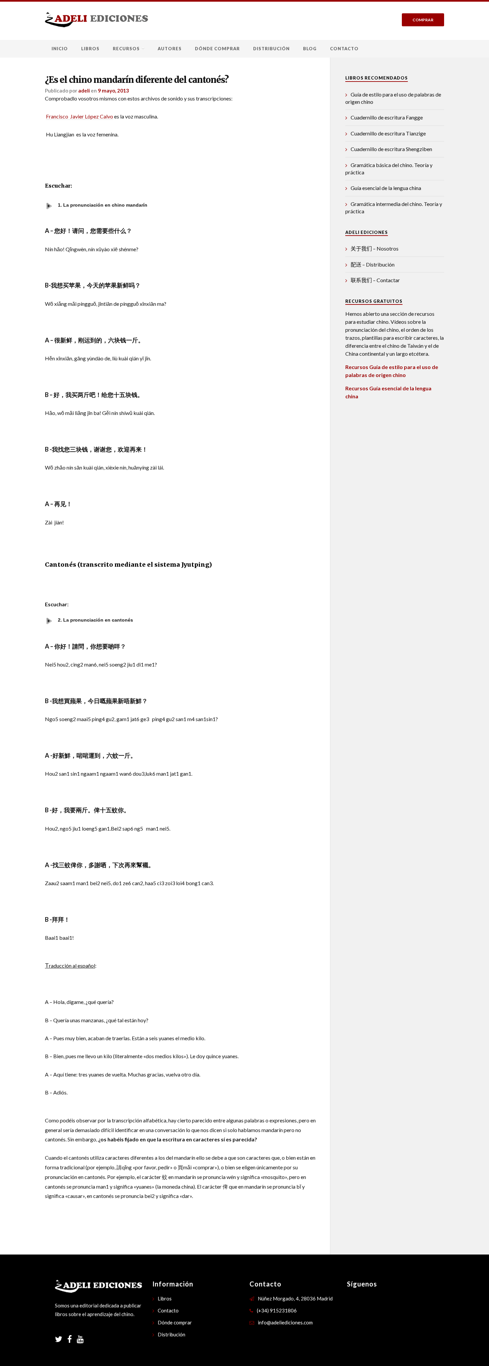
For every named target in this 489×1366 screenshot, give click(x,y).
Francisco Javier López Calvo (79, 116)
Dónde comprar (217, 48)
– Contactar (375, 280)
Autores (170, 48)
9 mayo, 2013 (113, 91)
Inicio (60, 48)
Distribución (271, 48)
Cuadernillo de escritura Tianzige (388, 133)
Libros (90, 48)
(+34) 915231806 (277, 1310)
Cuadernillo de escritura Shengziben (391, 149)
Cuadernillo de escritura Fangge (387, 117)
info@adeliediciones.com (285, 1322)
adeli (84, 91)
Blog (310, 48)
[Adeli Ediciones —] (96, 19)
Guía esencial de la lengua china (386, 188)
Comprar (422, 19)
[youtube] (80, 1340)
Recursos (126, 48)
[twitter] (61, 1340)
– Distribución (373, 264)
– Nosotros (375, 248)
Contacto (344, 48)
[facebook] (72, 1340)
